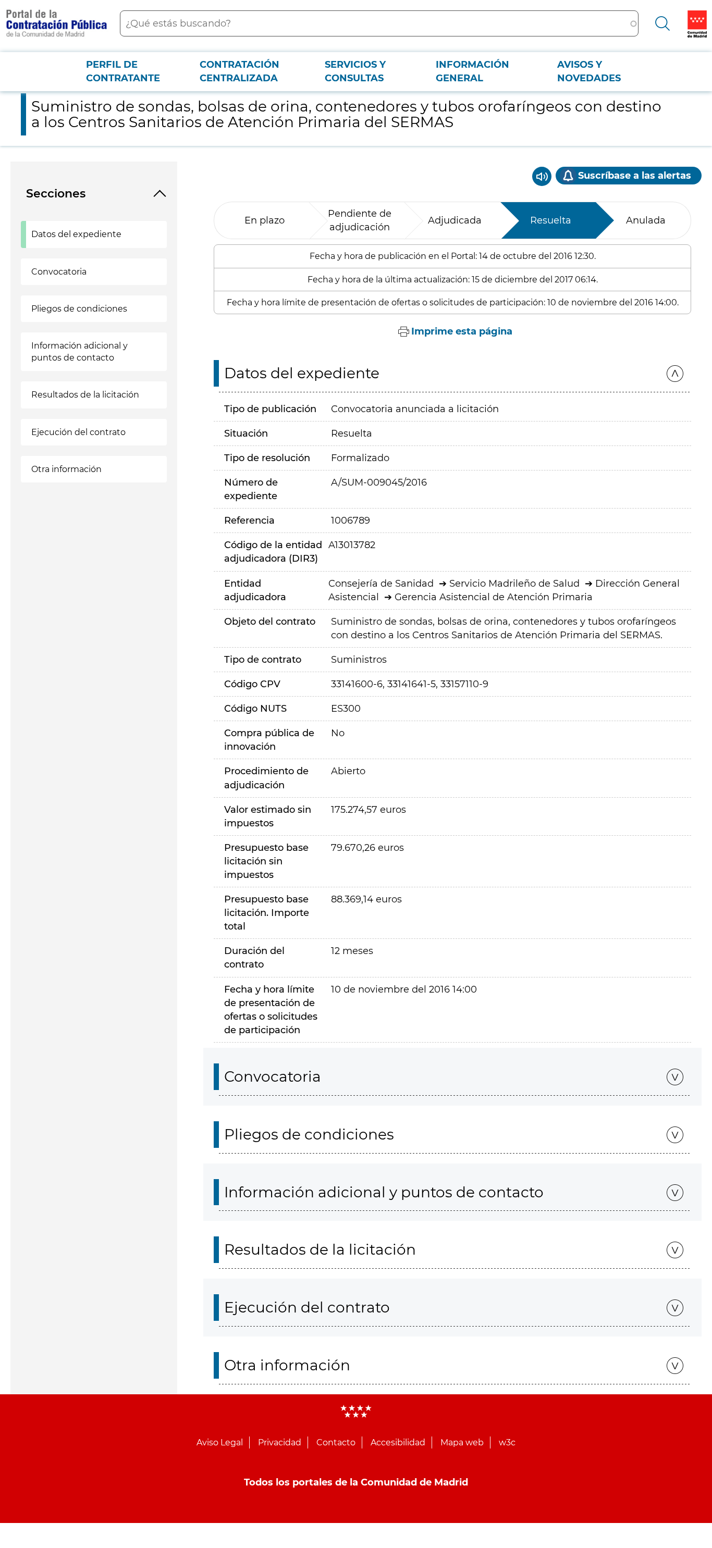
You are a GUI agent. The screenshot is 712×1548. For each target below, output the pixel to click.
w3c (507, 1442)
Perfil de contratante (123, 71)
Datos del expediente (76, 234)
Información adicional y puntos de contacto (79, 352)
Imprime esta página (461, 331)
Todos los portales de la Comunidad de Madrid (356, 1482)
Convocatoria (59, 272)
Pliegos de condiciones (79, 309)
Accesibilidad (398, 1442)
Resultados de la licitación (85, 395)
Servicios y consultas (355, 71)
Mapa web (462, 1442)
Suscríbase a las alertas (634, 175)
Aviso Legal (220, 1442)
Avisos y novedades (589, 71)
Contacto (335, 1442)
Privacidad (279, 1442)
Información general (472, 71)
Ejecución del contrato (78, 432)
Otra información (66, 469)
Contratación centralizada (239, 71)
